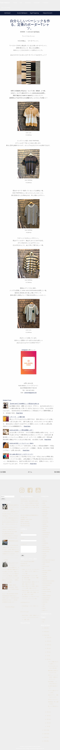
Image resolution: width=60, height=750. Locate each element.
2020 (45, 628)
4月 (48, 715)
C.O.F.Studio (45, 518)
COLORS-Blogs (5, 7)
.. (42, 499)
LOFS (43, 564)
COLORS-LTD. (24, 563)
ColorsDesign (25, 606)
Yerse (43, 604)
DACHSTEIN (45, 522)
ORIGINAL (44, 576)
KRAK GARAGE (46, 562)
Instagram (37, 2)
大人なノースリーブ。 (53, 699)
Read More (19, 413)
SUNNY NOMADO (46, 595)
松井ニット (45, 610)
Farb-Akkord (25, 596)
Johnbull (7, 13)
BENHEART (45, 511)
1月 (48, 726)
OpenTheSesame (26, 575)
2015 (45, 737)
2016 (45, 733)
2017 (45, 730)
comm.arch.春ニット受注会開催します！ (22, 430)
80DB (43, 503)
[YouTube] (38, 490)
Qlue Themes (23, 748)
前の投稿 (57, 472)
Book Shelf (44, 513)
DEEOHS (44, 528)
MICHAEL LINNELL (46, 570)
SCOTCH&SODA (46, 585)
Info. (21, 2)
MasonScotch (47, 13)
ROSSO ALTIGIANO (47, 583)
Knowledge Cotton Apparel (48, 560)
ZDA (43, 606)
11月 (48, 641)
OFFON (44, 574)
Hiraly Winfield (45, 547)
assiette (44, 505)
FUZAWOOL (45, 543)
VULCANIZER (45, 599)
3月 (48, 719)
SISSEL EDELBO (46, 589)
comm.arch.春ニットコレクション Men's (21, 443)
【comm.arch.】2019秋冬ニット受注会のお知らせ (24, 403)
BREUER (44, 515)
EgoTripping (34, 13)
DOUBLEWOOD (46, 532)
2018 (45, 635)
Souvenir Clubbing (46, 591)
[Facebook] (30, 490)
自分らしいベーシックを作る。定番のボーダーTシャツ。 (30, 24)
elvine (43, 539)
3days (23, 569)
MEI (43, 568)
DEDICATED (45, 526)
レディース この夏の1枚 (17, 417)
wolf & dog (44, 602)
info (43, 621)
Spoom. (44, 593)
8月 (48, 652)
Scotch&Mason (22, 13)
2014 (45, 741)
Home (15, 2)
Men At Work (25, 615)
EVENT (44, 541)
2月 (48, 722)
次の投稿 (3, 472)
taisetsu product (46, 597)
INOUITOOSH (45, 551)
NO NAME (44, 572)
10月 (48, 644)
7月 (48, 655)
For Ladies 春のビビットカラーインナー (21, 454)
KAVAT (44, 557)
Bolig (23, 586)
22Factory (44, 501)
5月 (48, 712)
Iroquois (44, 553)
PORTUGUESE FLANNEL (48, 581)
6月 (48, 659)
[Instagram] (21, 490)
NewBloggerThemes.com (39, 748)
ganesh (44, 545)
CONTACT (45, 2)
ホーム (30, 472)
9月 (48, 648)
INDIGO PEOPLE (46, 549)
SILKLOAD (44, 587)
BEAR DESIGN (45, 507)
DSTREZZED (45, 534)
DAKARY (44, 524)
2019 (45, 631)
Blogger (12, 606)
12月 (48, 637)
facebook (28, 2)
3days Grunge (25, 590)
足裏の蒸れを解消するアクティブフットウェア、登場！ (13, 507)
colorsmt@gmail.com (30, 392)
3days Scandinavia (26, 581)
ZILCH (43, 608)
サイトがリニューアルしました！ (10, 527)
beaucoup (44, 509)
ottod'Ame (44, 578)
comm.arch (30, 31)
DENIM (44, 530)
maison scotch (45, 566)
